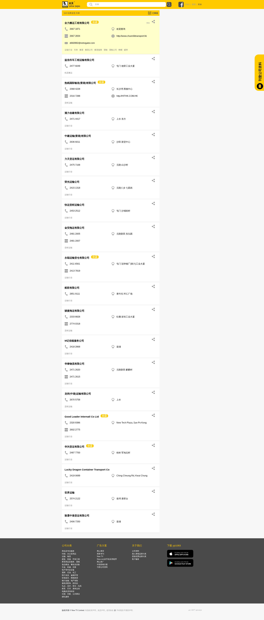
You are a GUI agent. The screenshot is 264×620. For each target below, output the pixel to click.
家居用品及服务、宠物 (71, 562)
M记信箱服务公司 (74, 340)
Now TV (100, 556)
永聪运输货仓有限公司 (77, 257)
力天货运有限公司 (74, 159)
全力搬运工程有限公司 (77, 23)
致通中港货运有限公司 (77, 515)
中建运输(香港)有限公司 (78, 136)
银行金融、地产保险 (70, 581)
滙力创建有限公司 (74, 113)
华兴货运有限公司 (74, 446)
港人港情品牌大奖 (139, 554)
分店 (94, 22)
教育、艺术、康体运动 (71, 589)
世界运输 (70, 492)
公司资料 (135, 551)
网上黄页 (100, 551)
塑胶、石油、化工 (69, 572)
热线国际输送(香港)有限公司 (80, 83)
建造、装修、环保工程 (71, 559)
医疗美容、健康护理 (70, 575)
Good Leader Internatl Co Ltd (82, 416)
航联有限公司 (72, 287)
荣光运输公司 (72, 181)
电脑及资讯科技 (68, 591)
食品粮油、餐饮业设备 (71, 564)
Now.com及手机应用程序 (107, 559)
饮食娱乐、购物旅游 (70, 578)
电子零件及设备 (68, 570)
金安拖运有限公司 (74, 227)
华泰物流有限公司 (74, 363)
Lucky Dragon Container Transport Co (87, 469)
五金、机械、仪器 (69, 567)
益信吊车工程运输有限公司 (79, 60)
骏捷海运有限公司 (74, 310)
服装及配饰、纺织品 (70, 583)
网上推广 (100, 562)
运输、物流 (66, 556)
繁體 (194, 4)
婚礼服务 (65, 597)
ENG (187, 4)
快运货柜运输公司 (74, 204)
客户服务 (135, 559)
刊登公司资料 (102, 567)
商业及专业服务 (68, 551)
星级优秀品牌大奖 (139, 556)
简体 (200, 4)
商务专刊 (100, 554)
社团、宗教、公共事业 (71, 594)
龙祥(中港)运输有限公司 (78, 393)
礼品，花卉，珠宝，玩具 (72, 586)
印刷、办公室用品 (69, 554)
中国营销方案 (102, 564)
